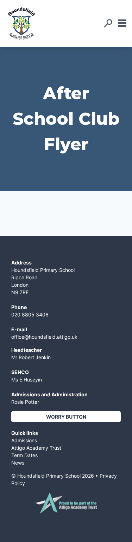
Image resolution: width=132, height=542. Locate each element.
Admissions (24, 440)
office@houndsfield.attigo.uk (44, 337)
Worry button (66, 417)
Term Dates (24, 455)
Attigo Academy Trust (36, 448)
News (17, 463)
